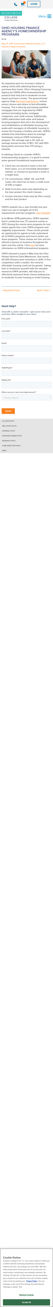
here (32, 245)
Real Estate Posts (9, 426)
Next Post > (44, 290)
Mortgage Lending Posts (12, 436)
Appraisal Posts (8, 431)
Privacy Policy (31, 1281)
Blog (4, 39)
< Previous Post (11, 290)
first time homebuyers (27, 101)
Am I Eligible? (43, 213)
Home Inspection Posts (11, 446)
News (4, 450)
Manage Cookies (26, 1294)
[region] (26, 1277)
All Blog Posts (8, 421)
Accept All (26, 1302)
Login (33, 4)
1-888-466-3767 (16, 4)
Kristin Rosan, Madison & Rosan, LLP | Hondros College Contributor (23, 45)
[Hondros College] (16, 16)
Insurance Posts (8, 441)
